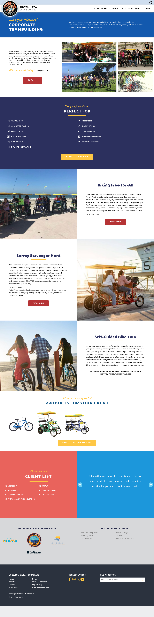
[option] (21, 424)
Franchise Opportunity (41, 587)
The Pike (118, 535)
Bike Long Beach (86, 535)
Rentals (105, 9)
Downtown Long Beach (89, 532)
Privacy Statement (16, 597)
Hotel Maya (28, 7)
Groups (116, 9)
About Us (12, 582)
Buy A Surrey (37, 584)
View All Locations (39, 582)
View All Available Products (77, 443)
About (138, 9)
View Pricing (31, 80)
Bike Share (127, 9)
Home (96, 9)
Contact (148, 9)
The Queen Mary (87, 538)
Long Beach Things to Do (125, 538)
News (34, 579)
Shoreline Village (121, 532)
